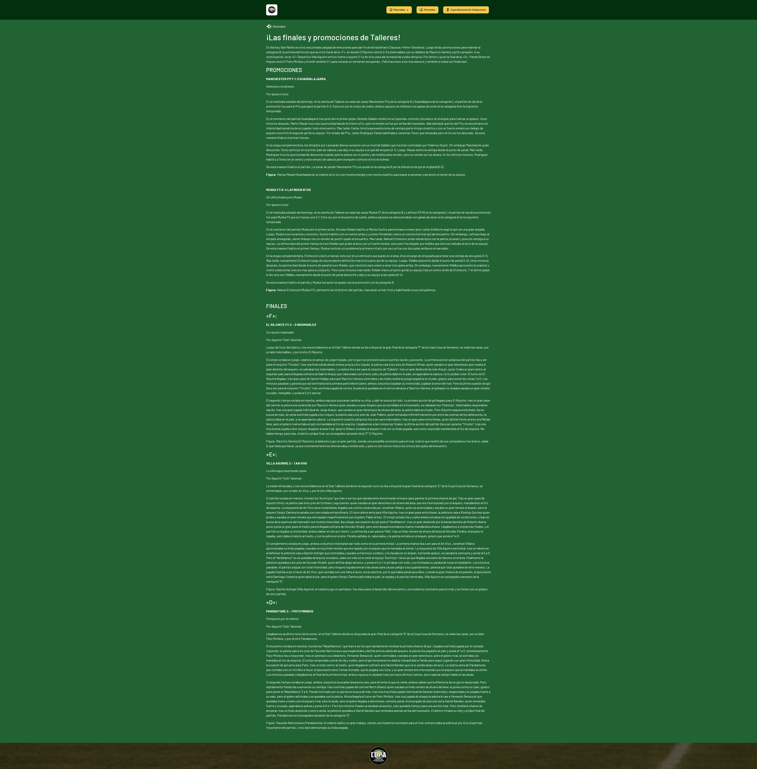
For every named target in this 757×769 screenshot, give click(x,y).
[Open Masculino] (407, 10)
